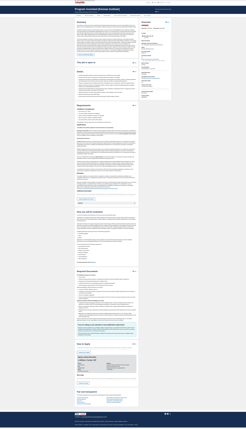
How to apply (147, 15)
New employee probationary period (115, 399)
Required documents (135, 15)
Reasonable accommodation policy (115, 400)
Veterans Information (109, 421)
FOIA (90, 424)
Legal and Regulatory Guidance (120, 421)
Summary (78, 15)
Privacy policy (110, 424)
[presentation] (155, 37)
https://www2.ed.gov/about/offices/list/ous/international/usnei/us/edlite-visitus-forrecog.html (97, 188)
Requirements (107, 15)
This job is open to (89, 15)
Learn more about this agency (85, 54)
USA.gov (136, 424)
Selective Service (81, 402)
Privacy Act (79, 400)
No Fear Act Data (103, 424)
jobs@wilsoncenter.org (83, 371)
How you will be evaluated (120, 15)
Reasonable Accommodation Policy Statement (94, 421)
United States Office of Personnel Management (92, 416)
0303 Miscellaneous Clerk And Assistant (150, 78)
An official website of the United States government (85, 0)
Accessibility (85, 424)
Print (158, 11)
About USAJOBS (78, 424)
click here (93, 262)
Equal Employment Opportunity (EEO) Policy (117, 397)
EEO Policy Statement (79, 421)
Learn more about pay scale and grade (151, 59)
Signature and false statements (114, 402)
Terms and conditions (129, 424)
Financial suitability (81, 399)
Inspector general (95, 424)
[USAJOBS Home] (80, 2)
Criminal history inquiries (82, 397)
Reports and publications (119, 424)
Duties (98, 15)
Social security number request (84, 403)
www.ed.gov (85, 179)
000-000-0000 (81, 364)
